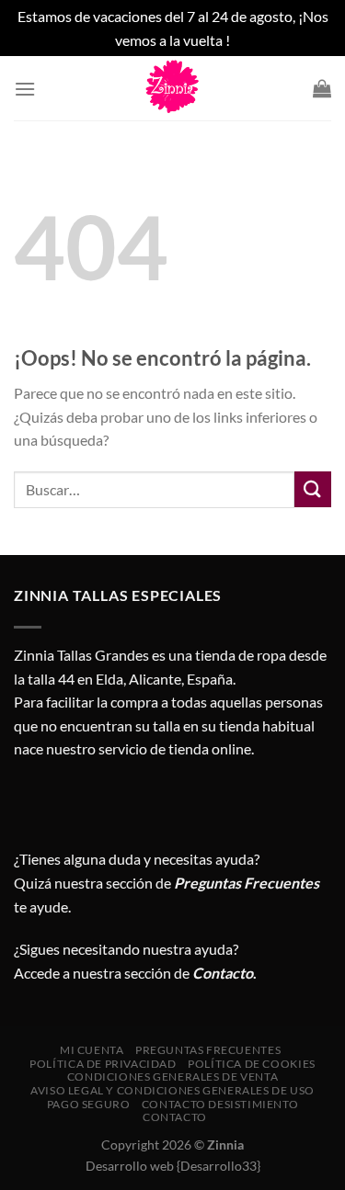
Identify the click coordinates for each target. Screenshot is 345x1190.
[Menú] (25, 88)
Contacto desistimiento (220, 1104)
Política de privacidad (102, 1064)
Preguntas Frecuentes (246, 882)
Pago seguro (89, 1104)
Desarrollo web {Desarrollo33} (173, 1165)
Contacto (175, 1117)
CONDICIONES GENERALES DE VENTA (172, 1076)
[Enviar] (312, 489)
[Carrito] (322, 88)
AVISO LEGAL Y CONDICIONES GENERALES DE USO (172, 1090)
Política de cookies (252, 1064)
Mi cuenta (92, 1050)
